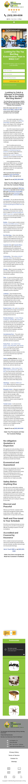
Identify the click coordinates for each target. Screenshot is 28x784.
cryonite (13, 155)
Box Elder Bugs (7, 235)
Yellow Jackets (15, 368)
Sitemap (14, 761)
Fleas (4, 277)
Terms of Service (14, 755)
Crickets (17, 318)
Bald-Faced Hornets (12, 369)
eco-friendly (11, 150)
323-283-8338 (14, 65)
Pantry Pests (6, 343)
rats (18, 308)
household (17, 193)
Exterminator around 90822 (15, 191)
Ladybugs (6, 293)
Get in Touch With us (10, 549)
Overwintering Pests (8, 334)
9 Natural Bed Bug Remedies (7, 734)
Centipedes (6, 319)
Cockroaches (6, 256)
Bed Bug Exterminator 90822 (15, 101)
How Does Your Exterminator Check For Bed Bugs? (11, 736)
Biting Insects (6, 368)
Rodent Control (7, 308)
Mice (14, 308)
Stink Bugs (6, 382)
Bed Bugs (6, 209)
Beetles (5, 222)
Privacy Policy (14, 752)
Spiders (5, 358)
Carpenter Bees (18, 245)
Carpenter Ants (7, 245)
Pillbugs (21, 318)
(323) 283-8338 (18, 179)
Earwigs (5, 269)
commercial (16, 194)
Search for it (10, 214)
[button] (14, 22)
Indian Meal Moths (12, 345)
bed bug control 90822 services (10, 223)
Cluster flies (19, 319)
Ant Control (6, 199)
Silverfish (12, 319)
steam (9, 155)
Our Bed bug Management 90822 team (12, 204)
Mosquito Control (7, 389)
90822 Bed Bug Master (15, 97)
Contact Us (14, 758)
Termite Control (7, 404)
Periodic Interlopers (8, 318)
